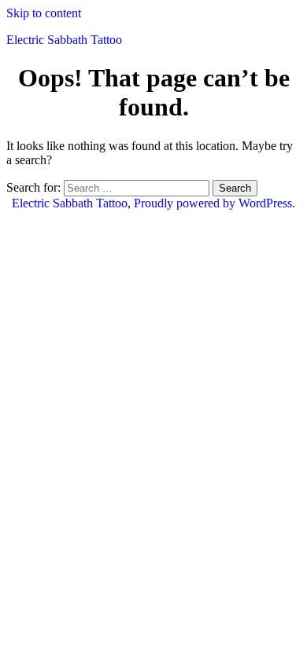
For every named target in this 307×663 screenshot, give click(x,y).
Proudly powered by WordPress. (214, 203)
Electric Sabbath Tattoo (64, 39)
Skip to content (43, 13)
